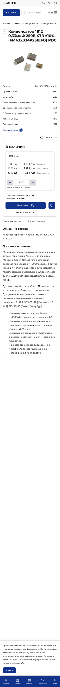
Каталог (17, 23)
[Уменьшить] (10, 183)
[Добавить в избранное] (51, 205)
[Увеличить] (33, 183)
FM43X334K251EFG (44, 85)
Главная (6, 23)
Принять (9, 670)
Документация (10, 129)
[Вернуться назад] (5, 31)
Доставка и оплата (36, 221)
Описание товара (12, 221)
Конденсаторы (32, 23)
